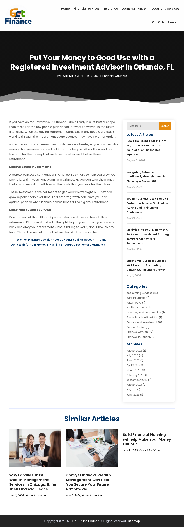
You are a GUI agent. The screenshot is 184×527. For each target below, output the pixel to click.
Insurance (111, 8)
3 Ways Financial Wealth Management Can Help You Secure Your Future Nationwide (88, 482)
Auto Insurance (136, 298)
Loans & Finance (134, 8)
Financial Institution (138, 337)
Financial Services (87, 8)
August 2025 (134, 385)
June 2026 (132, 360)
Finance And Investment (141, 322)
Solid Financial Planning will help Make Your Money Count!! (147, 439)
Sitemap (134, 521)
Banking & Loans (136, 307)
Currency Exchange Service (143, 312)
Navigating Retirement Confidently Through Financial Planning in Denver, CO (146, 176)
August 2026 (134, 350)
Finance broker (135, 327)
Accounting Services (164, 8)
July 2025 (132, 389)
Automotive (133, 302)
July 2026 (132, 355)
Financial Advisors (114, 76)
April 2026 (132, 365)
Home (65, 8)
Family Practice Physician (142, 317)
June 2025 (132, 394)
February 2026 (135, 375)
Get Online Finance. (86, 521)
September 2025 (136, 380)
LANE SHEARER (72, 76)
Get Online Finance (165, 22)
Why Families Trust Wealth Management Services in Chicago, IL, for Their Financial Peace (33, 482)
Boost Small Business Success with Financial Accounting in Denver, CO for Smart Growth (146, 265)
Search (165, 126)
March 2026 (133, 370)
